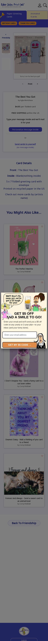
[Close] (43, 295)
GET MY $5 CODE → (19, 345)
